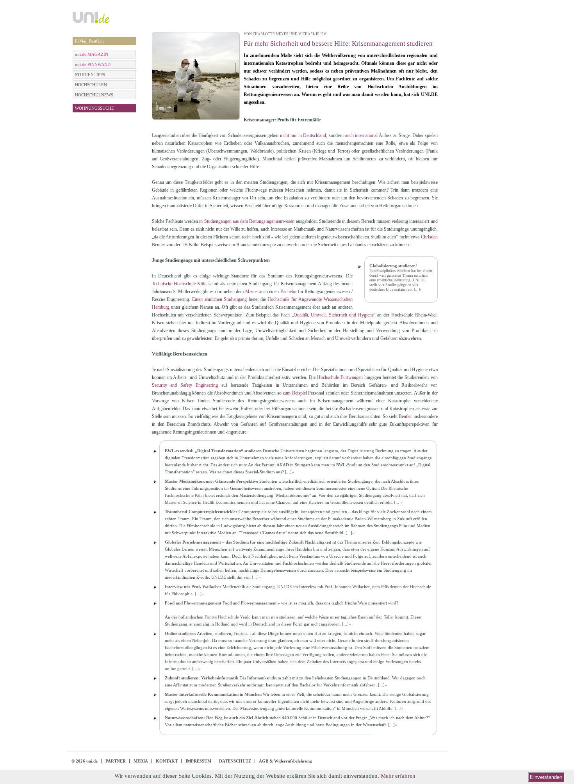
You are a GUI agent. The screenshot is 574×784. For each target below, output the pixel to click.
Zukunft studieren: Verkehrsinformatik (201, 678)
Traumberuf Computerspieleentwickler (201, 511)
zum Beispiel (295, 393)
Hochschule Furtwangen (340, 377)
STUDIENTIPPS (90, 74)
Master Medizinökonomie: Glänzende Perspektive (211, 481)
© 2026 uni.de (84, 761)
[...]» (418, 289)
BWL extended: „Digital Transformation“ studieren (213, 450)
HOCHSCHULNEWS (94, 94)
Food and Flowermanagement (193, 603)
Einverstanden (546, 777)
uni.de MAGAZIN (91, 54)
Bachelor (288, 291)
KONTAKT (167, 761)
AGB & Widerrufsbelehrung (285, 761)
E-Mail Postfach (89, 41)
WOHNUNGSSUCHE (94, 108)
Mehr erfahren (398, 776)
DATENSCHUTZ (235, 761)
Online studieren (180, 633)
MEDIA (141, 761)
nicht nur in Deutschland (303, 135)
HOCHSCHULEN (91, 84)
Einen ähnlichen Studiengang (219, 299)
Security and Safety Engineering (185, 385)
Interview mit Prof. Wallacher (193, 586)
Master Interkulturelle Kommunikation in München (213, 694)
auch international (361, 135)
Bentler (405, 416)
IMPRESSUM (198, 761)
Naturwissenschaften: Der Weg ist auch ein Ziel (209, 717)
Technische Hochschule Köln (179, 283)
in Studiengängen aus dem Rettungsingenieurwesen (246, 221)
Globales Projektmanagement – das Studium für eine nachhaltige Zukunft (234, 542)
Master (251, 291)
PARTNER (115, 761)
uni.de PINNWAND (93, 64)
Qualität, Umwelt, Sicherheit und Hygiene (334, 315)
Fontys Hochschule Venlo (228, 617)
